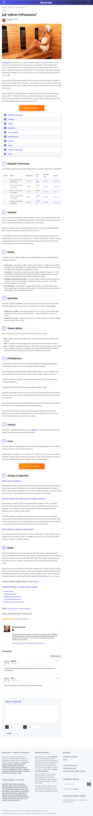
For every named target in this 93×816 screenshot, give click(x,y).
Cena (10, 145)
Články (10, 7)
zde (46, 810)
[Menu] (4, 2)
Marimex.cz (56, 181)
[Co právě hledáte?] (89, 784)
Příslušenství (13, 137)
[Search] (88, 2)
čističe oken (13, 784)
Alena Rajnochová (12, 19)
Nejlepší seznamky (13, 800)
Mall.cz (55, 191)
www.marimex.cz (12, 608)
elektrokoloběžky (7, 787)
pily (3, 793)
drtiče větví (21, 784)
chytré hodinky (9, 789)
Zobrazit (45, 181)
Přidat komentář (56, 656)
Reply (58, 661)
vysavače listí (12, 796)
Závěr (10, 154)
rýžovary (26, 762)
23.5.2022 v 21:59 (15, 680)
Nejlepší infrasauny (15, 115)
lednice (22, 764)
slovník (76, 789)
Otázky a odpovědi (15, 150)
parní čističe (25, 791)
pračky (4, 764)
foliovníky (17, 787)
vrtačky (4, 796)
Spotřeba (11, 128)
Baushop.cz (56, 186)
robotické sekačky (11, 793)
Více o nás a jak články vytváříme (21, 643)
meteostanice (15, 791)
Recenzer (4, 7)
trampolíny (18, 795)
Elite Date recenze (17, 798)
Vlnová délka (13, 132)
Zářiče (10, 124)
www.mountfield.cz (25, 608)
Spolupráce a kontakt (38, 643)
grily (22, 787)
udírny (24, 795)
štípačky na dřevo (8, 795)
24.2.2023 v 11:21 (15, 663)
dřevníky (4, 786)
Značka (11, 141)
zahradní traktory (23, 796)
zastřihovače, (6, 798)
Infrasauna (5, 62)
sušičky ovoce (22, 793)
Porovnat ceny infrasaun (31, 466)
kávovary (18, 789)
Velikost (11, 119)
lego (23, 789)
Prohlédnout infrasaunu (32, 108)
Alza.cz (36, 581)
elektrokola (23, 786)
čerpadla (5, 784)
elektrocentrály (13, 786)
